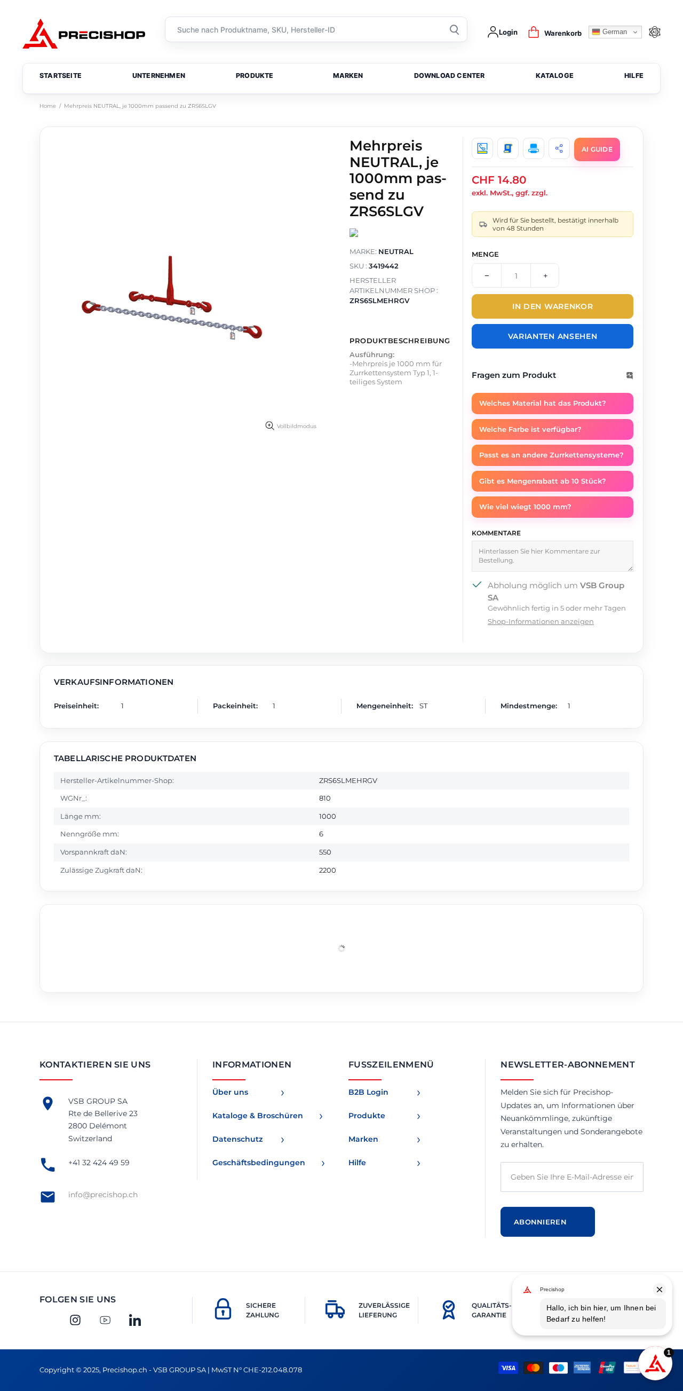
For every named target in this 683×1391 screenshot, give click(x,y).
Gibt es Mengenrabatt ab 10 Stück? (542, 481)
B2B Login (368, 1092)
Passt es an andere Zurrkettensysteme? (551, 455)
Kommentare (496, 533)
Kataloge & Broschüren (257, 1115)
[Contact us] (482, 148)
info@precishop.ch (103, 1194)
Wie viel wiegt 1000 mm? (525, 506)
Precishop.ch (83, 32)
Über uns (230, 1092)
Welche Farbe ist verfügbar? (530, 429)
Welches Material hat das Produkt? (542, 403)
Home (47, 105)
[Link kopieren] (559, 148)
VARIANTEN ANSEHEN (553, 336)
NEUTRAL (396, 251)
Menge (485, 254)
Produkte (366, 1115)
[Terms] (508, 148)
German (613, 32)
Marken (363, 1139)
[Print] (533, 148)
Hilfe (357, 1162)
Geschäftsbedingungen (258, 1162)
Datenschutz (237, 1139)
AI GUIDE (597, 149)
